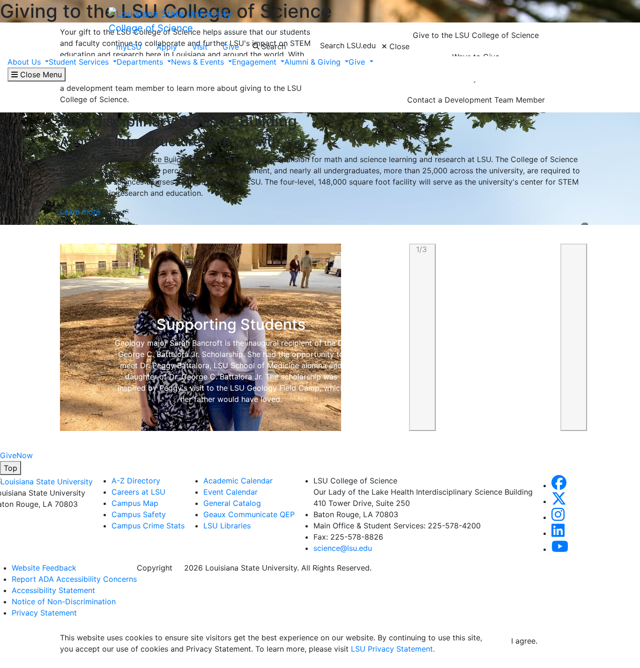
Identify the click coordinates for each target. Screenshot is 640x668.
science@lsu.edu (342, 548)
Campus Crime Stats (148, 525)
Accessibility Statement (53, 590)
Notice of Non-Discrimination (64, 601)
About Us (25, 62)
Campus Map (135, 503)
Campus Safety (139, 514)
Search (272, 46)
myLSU (128, 47)
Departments (141, 62)
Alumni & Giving (313, 62)
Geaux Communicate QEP (249, 514)
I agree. (524, 641)
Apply (166, 47)
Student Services (80, 62)
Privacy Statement (44, 612)
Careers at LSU (138, 492)
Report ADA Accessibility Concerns (74, 579)
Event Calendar (230, 492)
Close (398, 46)
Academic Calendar (238, 480)
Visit (200, 47)
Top (10, 468)
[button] (422, 337)
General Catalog (232, 503)
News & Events (198, 62)
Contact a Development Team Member (476, 99)
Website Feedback (44, 567)
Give (231, 47)
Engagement (255, 62)
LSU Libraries (227, 525)
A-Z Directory (136, 480)
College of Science (151, 28)
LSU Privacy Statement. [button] (393, 648)
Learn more (80, 211)
